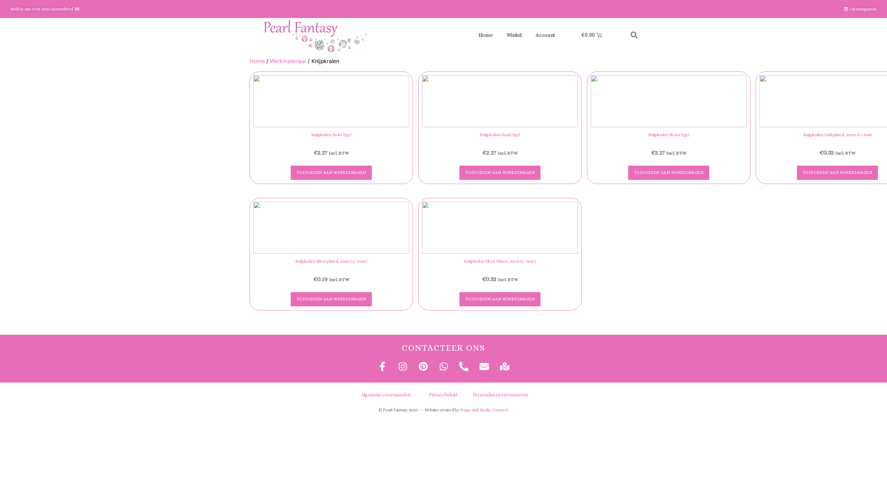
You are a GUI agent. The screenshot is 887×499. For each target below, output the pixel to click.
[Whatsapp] (443, 366)
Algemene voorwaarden (386, 394)
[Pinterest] (422, 366)
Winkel (514, 35)
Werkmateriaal (288, 61)
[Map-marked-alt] (504, 366)
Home (485, 35)
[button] (634, 35)
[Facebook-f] (382, 366)
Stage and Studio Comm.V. (484, 410)
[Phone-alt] (463, 366)
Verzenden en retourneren (500, 394)
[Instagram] (402, 366)
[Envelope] (484, 366)
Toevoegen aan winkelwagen (331, 172)
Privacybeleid (443, 394)
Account (545, 35)
